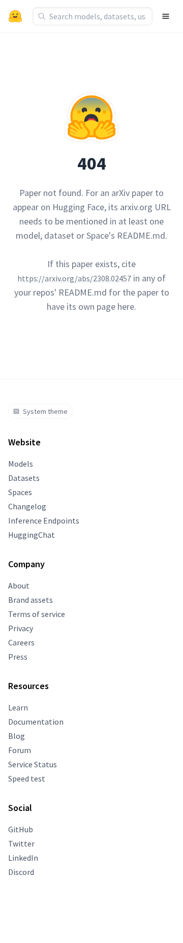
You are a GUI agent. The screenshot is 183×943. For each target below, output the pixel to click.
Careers (21, 642)
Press (17, 657)
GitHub (20, 829)
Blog (16, 736)
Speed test (26, 778)
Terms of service (36, 614)
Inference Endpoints (43, 520)
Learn (18, 707)
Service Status (32, 764)
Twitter (21, 843)
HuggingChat (31, 535)
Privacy (20, 628)
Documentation (36, 722)
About (18, 585)
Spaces (20, 492)
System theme (45, 411)
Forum (19, 750)
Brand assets (30, 600)
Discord (21, 872)
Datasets (24, 478)
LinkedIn (23, 858)
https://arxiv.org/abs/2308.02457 (74, 278)
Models (20, 464)
